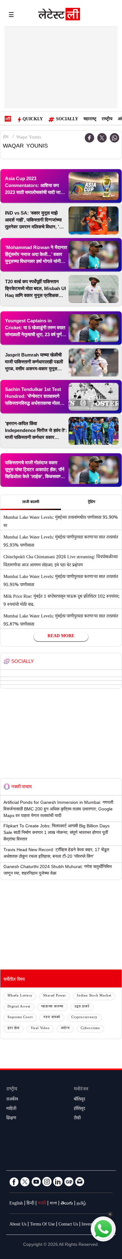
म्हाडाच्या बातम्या (52, 1007)
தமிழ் (81, 1203)
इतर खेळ (14, 1028)
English (16, 1203)
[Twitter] (102, 138)
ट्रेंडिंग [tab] (91, 502)
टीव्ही (77, 1118)
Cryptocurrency (84, 1017)
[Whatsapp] (114, 138)
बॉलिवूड (79, 1099)
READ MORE (61, 636)
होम (5, 137)
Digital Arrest (19, 1007)
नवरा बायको (51, 1017)
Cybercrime (90, 1028)
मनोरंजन (81, 1090)
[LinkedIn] (58, 1181)
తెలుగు (67, 1203)
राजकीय (12, 1099)
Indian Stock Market (94, 996)
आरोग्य (65, 1028)
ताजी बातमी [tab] (30, 502)
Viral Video (40, 1028)
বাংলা (53, 1203)
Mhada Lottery (20, 996)
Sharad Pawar (54, 996)
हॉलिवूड (79, 1109)
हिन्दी (30, 1203)
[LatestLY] (59, 15)
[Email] (79, 1181)
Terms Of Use (42, 1224)
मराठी (42, 1203)
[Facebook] (14, 1181)
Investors (90, 1224)
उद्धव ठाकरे (81, 1007)
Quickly (33, 119)
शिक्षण (11, 1118)
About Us (17, 1224)
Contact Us (68, 1224)
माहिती (11, 1109)
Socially (67, 119)
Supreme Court (20, 1017)
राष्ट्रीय (107, 119)
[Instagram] (47, 1181)
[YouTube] (36, 1181)
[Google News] (69, 1181)
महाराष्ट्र (90, 119)
